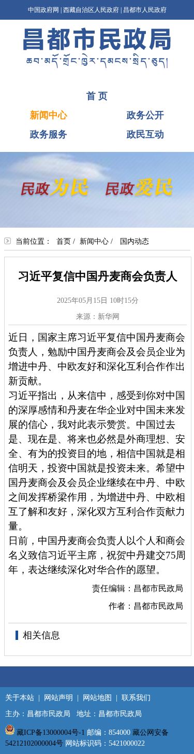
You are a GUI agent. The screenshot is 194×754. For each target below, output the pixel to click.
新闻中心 (48, 115)
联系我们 (136, 698)
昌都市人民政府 (145, 9)
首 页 (97, 96)
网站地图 (97, 698)
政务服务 (48, 134)
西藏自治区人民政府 (91, 9)
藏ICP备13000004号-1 (51, 732)
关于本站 (19, 698)
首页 (63, 241)
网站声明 (58, 698)
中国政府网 (43, 9)
